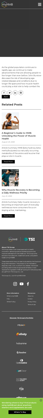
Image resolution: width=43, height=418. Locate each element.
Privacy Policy (32, 301)
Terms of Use (32, 304)
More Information (13, 293)
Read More (8, 162)
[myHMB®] (7, 4)
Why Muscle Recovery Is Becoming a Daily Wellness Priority (21, 191)
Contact (30, 299)
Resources (31, 293)
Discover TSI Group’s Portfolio (21, 318)
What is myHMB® (12, 296)
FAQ (8, 299)
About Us (30, 296)
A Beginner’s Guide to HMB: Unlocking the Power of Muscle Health (19, 136)
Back (6, 97)
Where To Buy (11, 301)
